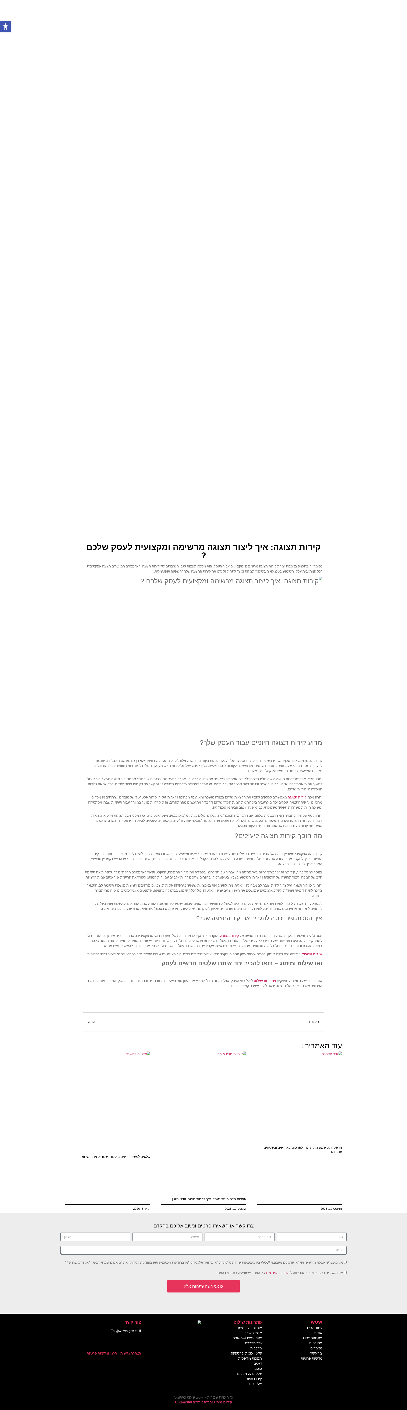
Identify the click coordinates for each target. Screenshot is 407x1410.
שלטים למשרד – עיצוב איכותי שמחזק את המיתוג (116, 1156)
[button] (5, 26)
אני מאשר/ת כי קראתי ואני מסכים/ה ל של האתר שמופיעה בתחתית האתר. (279, 1273)
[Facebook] (135, 1343)
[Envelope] (124, 1343)
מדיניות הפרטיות (278, 1273)
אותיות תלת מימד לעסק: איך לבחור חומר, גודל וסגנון (209, 1199)
